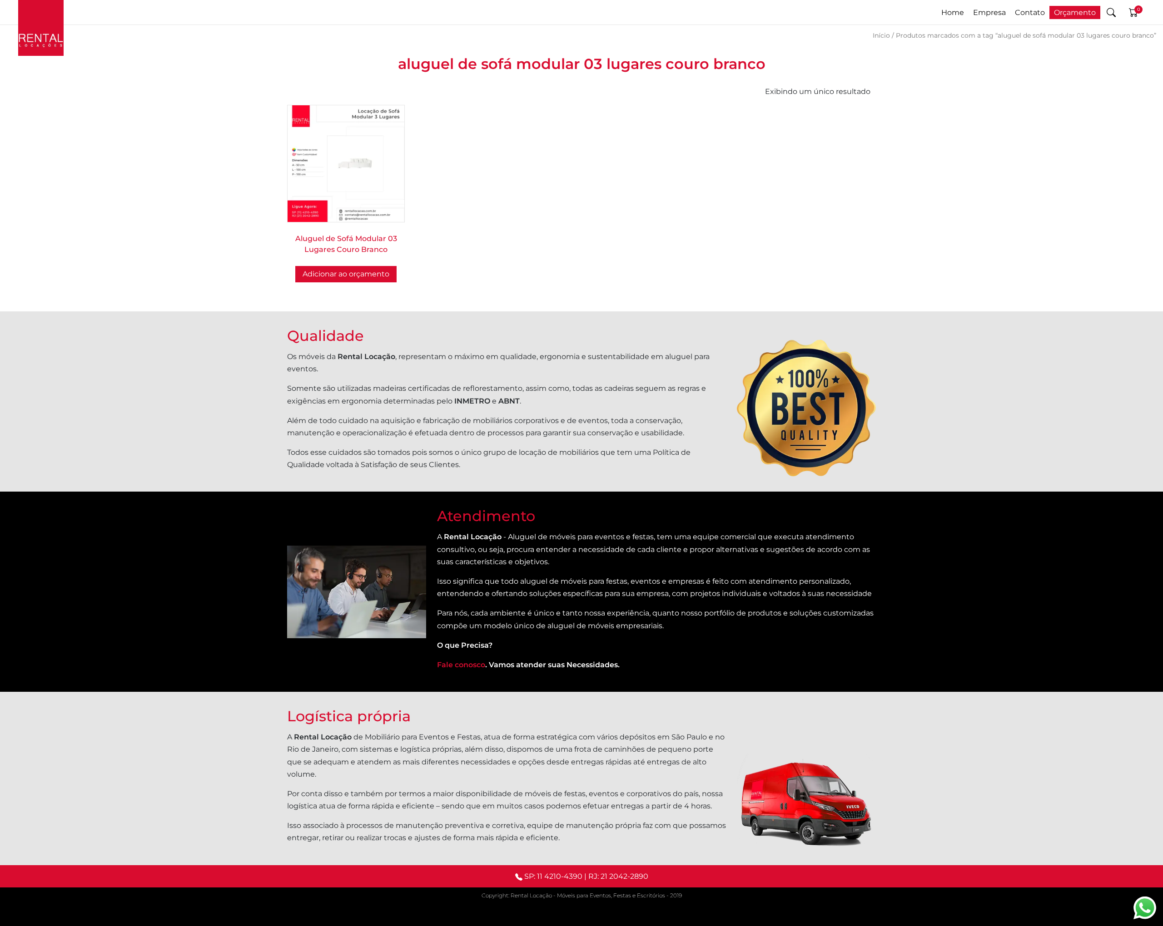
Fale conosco (461, 664)
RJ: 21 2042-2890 (618, 876)
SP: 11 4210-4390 (553, 876)
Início (881, 35)
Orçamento (1075, 12)
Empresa (989, 12)
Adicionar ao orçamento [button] (346, 274)
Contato (1030, 12)
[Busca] (1111, 12)
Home (952, 12)
